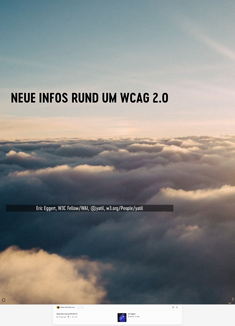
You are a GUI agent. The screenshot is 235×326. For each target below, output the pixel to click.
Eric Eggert (131, 314)
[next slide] (232, 299)
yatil (138, 316)
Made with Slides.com (67, 307)
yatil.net (132, 316)
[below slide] (229, 302)
